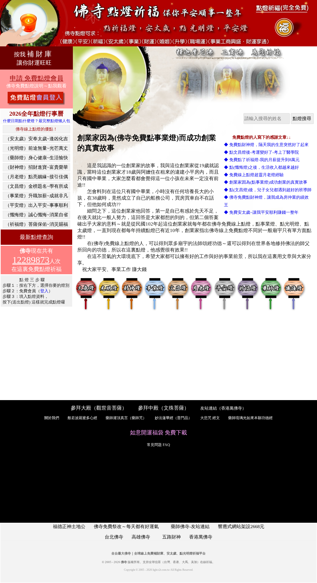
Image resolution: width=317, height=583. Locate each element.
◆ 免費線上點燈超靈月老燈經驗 (254, 174)
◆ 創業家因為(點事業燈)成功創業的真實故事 (265, 182)
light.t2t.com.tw (161, 569)
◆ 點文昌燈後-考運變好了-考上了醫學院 (261, 152)
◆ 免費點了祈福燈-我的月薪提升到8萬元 (262, 159)
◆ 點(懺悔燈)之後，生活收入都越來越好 (261, 167)
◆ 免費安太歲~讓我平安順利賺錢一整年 (261, 212)
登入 (44, 291)
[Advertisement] (36, 353)
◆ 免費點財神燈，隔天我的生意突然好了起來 (266, 144)
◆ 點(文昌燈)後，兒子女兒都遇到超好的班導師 (267, 190)
